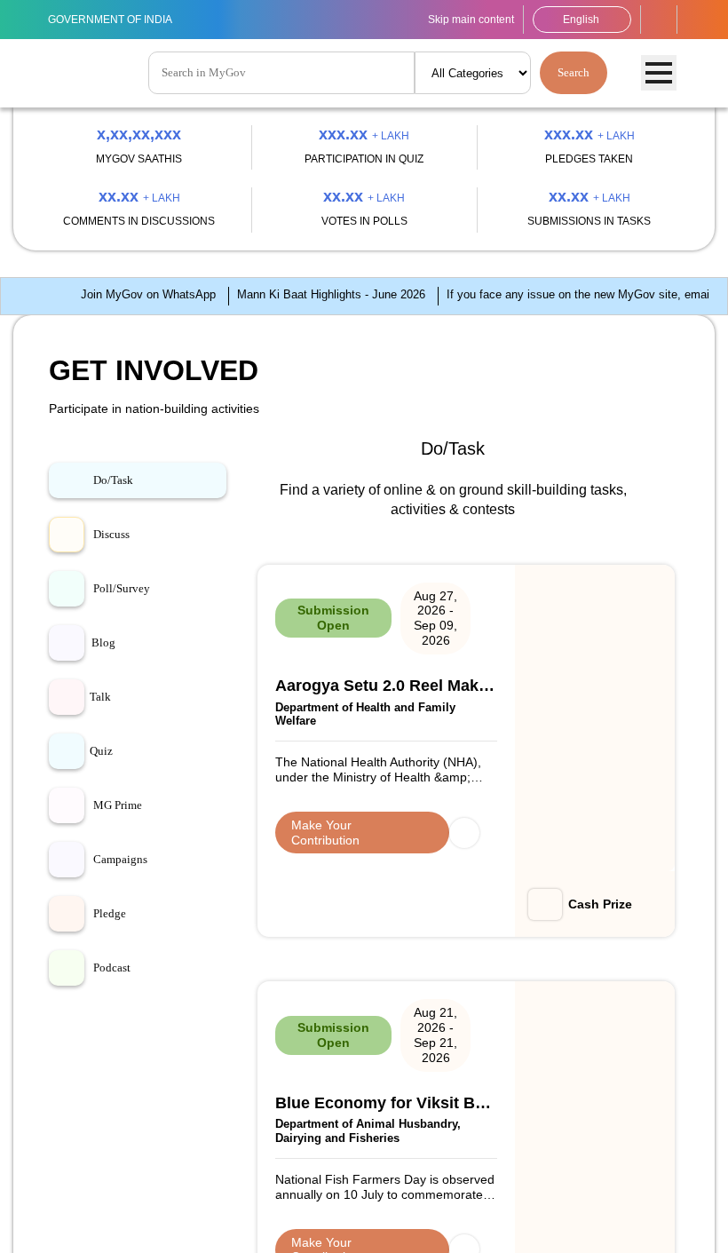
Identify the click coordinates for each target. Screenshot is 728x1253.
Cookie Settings (460, 1188)
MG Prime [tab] (119, 1089)
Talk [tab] (100, 980)
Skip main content (452, 19)
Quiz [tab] (102, 1035)
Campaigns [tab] (123, 1143)
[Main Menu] (659, 73)
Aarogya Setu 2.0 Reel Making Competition (312, 890)
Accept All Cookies (234, 1223)
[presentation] (71, 229)
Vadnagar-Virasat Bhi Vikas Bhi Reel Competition (605, 890)
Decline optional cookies (90, 1223)
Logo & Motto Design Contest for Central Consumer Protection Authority (463, 996)
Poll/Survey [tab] (123, 872)
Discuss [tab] (112, 818)
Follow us (696, 19)
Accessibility (659, 19)
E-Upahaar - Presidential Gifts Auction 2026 (603, 980)
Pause (699, 322)
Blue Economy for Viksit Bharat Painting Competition (459, 898)
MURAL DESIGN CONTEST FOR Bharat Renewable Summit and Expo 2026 (317, 996)
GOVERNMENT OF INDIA (120, 19)
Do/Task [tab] (114, 764)
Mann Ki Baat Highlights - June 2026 (238, 548)
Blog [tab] (103, 926)
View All (635, 1059)
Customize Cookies (652, 1180)
